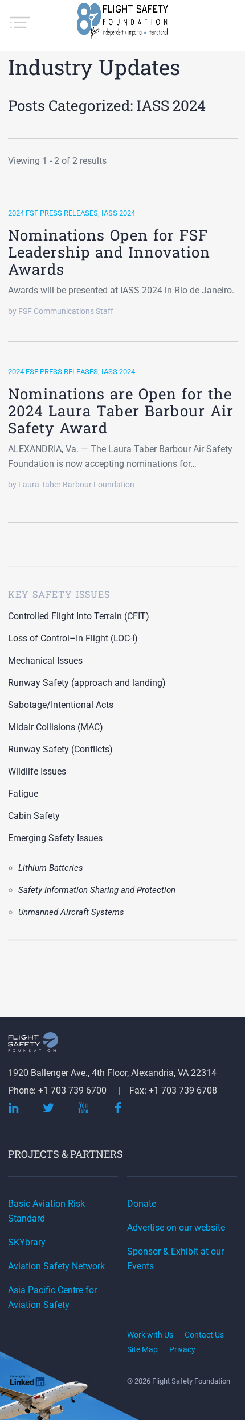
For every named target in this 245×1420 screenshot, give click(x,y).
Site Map (142, 1349)
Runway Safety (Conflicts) (60, 749)
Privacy (182, 1349)
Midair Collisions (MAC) (55, 727)
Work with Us (150, 1334)
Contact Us (204, 1334)
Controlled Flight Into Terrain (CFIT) (78, 616)
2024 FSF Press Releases (53, 213)
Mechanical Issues (45, 660)
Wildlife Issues (37, 771)
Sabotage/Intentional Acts (60, 704)
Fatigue (23, 793)
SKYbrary (27, 1242)
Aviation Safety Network (56, 1266)
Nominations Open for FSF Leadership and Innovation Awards (109, 252)
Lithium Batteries (50, 868)
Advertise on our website (176, 1227)
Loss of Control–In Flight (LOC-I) (73, 638)
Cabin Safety (34, 815)
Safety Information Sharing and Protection (96, 890)
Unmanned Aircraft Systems (71, 912)
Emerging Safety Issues (55, 838)
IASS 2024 (118, 213)
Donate (141, 1203)
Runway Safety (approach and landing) (87, 682)
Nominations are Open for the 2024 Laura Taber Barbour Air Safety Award (121, 410)
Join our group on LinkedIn (29, 1381)
